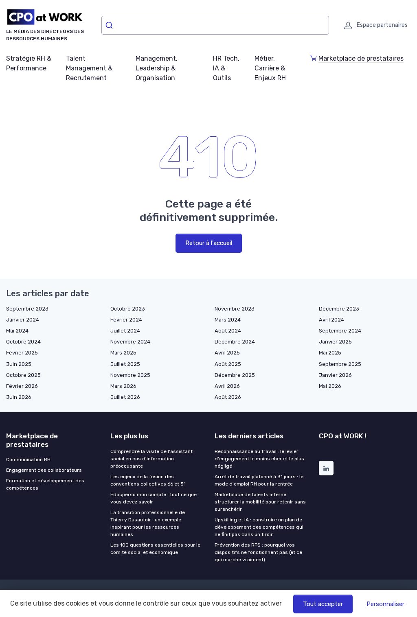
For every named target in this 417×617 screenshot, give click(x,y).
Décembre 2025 (235, 375)
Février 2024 (126, 320)
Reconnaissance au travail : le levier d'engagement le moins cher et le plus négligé (259, 459)
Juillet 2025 (125, 364)
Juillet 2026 (125, 397)
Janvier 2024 (22, 320)
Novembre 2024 (130, 342)
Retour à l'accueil (208, 243)
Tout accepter (323, 604)
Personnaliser (385, 604)
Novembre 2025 (130, 375)
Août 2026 (228, 397)
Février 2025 (22, 353)
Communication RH (28, 459)
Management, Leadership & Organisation (157, 68)
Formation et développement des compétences (45, 484)
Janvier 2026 (335, 375)
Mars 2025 (123, 353)
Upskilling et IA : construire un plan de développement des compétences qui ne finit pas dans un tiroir (259, 527)
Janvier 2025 (335, 342)
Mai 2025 (330, 353)
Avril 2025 (227, 353)
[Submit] (110, 25)
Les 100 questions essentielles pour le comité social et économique (155, 548)
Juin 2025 (18, 364)
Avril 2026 (227, 386)
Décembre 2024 (235, 342)
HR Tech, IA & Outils (226, 68)
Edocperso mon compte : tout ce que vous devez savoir (153, 498)
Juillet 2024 (125, 331)
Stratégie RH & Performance (28, 63)
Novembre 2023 (235, 309)
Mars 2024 (228, 320)
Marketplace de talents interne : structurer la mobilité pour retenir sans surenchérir (260, 502)
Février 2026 (22, 386)
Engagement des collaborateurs (44, 470)
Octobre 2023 (127, 309)
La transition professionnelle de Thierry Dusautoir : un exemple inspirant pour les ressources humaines (147, 523)
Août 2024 (228, 331)
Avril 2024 (331, 320)
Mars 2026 (123, 386)
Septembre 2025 (340, 364)
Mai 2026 (330, 386)
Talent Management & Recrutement (89, 68)
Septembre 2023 (27, 309)
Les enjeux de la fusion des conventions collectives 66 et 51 (148, 480)
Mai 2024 (17, 331)
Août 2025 (228, 364)
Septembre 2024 (340, 331)
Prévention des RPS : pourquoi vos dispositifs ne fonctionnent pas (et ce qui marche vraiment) (258, 552)
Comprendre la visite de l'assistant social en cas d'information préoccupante (151, 459)
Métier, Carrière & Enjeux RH (270, 68)
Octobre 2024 (23, 342)
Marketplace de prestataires (361, 58)
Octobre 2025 (23, 375)
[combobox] (215, 25)
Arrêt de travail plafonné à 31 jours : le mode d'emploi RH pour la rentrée (259, 480)
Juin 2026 (18, 397)
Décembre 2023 (339, 309)
